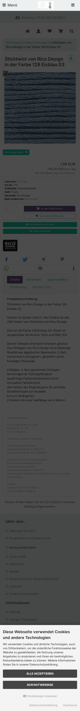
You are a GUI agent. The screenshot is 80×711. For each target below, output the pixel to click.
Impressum (70, 705)
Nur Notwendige (40, 684)
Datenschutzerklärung (43, 705)
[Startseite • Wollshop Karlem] (46, 5)
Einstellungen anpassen (42, 696)
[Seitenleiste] (73, 5)
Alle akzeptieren (40, 673)
